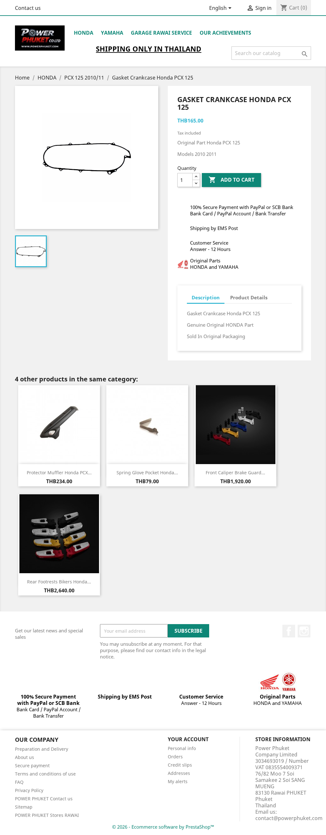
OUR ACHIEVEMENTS (225, 32)
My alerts (178, 781)
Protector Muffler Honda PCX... (59, 473)
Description (206, 297)
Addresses (179, 773)
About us (24, 757)
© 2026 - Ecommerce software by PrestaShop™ (163, 827)
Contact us (28, 7)
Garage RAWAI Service (161, 32)
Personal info (182, 748)
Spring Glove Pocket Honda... (147, 473)
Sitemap (23, 807)
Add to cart (231, 180)
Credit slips (180, 765)
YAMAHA (112, 32)
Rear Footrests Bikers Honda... (59, 582)
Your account (188, 739)
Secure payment (32, 765)
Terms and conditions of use (45, 774)
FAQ (19, 782)
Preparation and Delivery (41, 749)
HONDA (83, 32)
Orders (175, 757)
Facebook (288, 631)
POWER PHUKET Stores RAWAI (47, 815)
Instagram (304, 631)
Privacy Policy (29, 790)
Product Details (248, 297)
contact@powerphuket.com (288, 818)
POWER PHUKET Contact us (44, 799)
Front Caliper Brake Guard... (235, 473)
